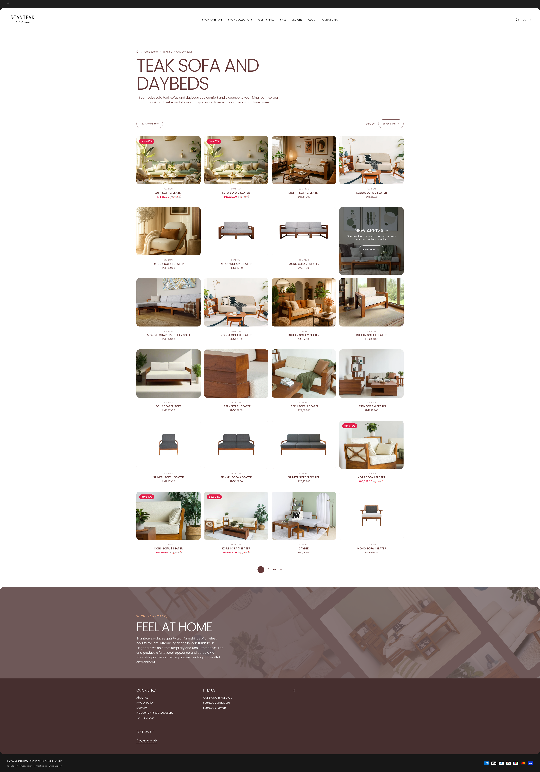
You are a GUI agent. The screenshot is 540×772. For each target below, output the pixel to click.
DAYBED (304, 548)
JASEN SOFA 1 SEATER (236, 406)
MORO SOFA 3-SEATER (304, 264)
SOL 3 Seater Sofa (169, 406)
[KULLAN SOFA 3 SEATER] (304, 160)
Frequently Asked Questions (154, 712)
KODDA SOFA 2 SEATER (371, 193)
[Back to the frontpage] (137, 51)
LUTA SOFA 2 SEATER (236, 193)
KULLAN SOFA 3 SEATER (303, 193)
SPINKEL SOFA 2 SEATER (236, 477)
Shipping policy (55, 766)
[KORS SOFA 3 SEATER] (236, 516)
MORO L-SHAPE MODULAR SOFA (168, 335)
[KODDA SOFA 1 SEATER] (168, 231)
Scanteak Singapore (216, 702)
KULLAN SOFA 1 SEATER (371, 335)
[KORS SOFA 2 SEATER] (168, 516)
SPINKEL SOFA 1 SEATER (168, 477)
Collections (151, 51)
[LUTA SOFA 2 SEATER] (236, 160)
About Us (142, 697)
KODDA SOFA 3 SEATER (236, 335)
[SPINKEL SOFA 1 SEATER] (168, 445)
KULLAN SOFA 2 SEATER (303, 335)
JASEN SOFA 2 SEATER (304, 406)
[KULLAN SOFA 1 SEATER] (371, 302)
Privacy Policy (145, 702)
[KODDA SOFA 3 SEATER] (236, 302)
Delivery (141, 708)
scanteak (236, 402)
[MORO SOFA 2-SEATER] (236, 231)
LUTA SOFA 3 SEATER (168, 193)
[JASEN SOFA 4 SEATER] (371, 373)
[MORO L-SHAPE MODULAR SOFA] (168, 302)
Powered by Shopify (52, 760)
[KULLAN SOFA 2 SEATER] (304, 302)
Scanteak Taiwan (214, 708)
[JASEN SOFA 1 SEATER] (236, 373)
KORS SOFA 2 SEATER (168, 548)
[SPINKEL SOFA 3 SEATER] (304, 445)
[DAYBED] (304, 516)
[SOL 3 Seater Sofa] (168, 373)
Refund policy (12, 766)
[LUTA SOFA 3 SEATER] (168, 160)
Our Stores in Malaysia (217, 697)
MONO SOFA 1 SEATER (371, 548)
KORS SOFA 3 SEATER (236, 548)
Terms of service (40, 766)
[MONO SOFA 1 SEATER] (371, 516)
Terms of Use (145, 718)
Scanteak (169, 189)
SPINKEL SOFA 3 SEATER (304, 477)
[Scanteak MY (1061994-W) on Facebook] (8, 4)
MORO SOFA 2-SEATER (236, 264)
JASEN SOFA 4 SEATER (371, 406)
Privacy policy (26, 766)
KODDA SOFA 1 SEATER (169, 264)
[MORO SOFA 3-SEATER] (304, 231)
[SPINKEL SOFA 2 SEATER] (236, 445)
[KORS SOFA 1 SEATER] (371, 445)
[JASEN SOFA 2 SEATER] (304, 373)
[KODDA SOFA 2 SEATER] (371, 160)
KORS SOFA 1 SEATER (371, 477)
